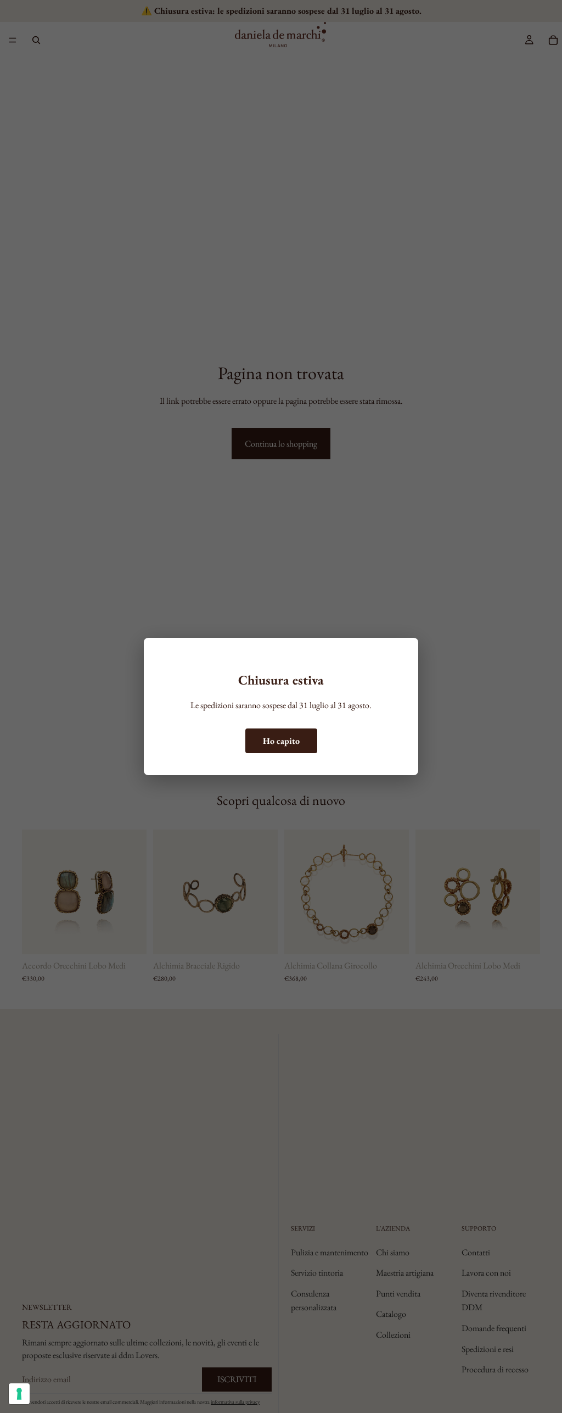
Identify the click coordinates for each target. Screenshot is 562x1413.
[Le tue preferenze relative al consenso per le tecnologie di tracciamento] (19, 1393)
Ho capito (281, 741)
